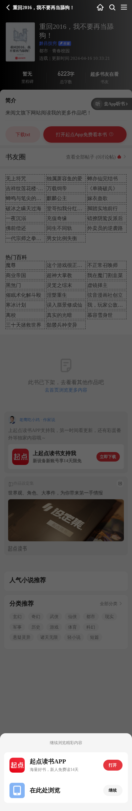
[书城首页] (100, 7)
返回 (8, 7)
